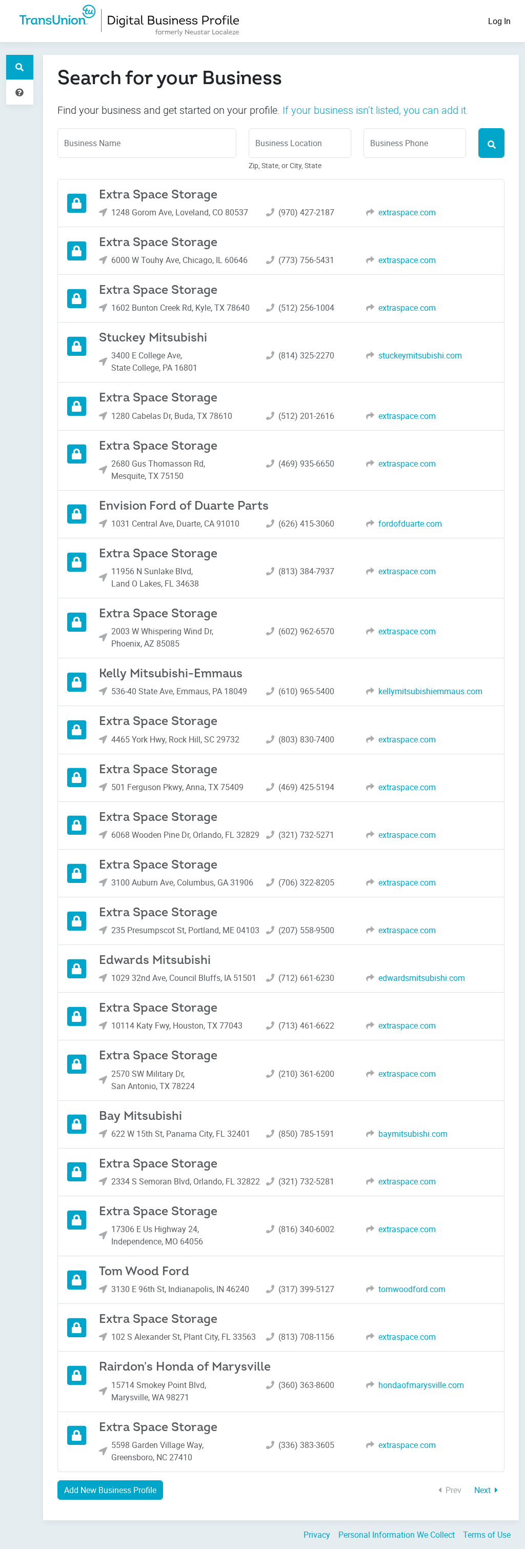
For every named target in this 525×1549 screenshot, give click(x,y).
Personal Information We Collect (396, 1534)
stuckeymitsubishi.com (420, 355)
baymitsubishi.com (413, 1133)
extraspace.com (407, 212)
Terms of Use (487, 1534)
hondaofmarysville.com (421, 1385)
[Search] (491, 143)
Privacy (317, 1534)
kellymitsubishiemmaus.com (430, 691)
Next (483, 1490)
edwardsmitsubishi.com (421, 977)
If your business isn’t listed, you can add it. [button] (375, 110)
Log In (499, 21)
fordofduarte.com (410, 523)
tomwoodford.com (412, 1289)
